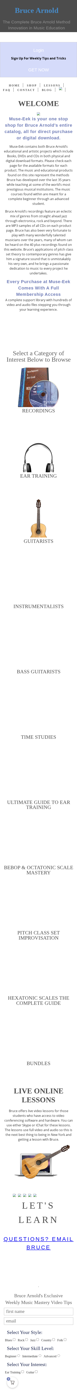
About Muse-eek (39, 322)
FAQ (6, 90)
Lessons (52, 85)
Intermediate (30, 1356)
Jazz (33, 1340)
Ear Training (13, 1372)
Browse (38, 424)
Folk (60, 1340)
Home (14, 85)
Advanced (50, 1356)
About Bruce (39, 330)
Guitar (30, 1372)
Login (38, 50)
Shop (32, 85)
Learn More (38, 1187)
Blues (8, 1340)
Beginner (10, 1356)
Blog (47, 90)
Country (46, 1340)
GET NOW (38, 69)
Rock (21, 1340)
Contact (26, 90)
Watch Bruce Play (38, 339)
